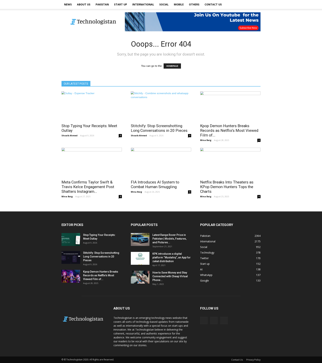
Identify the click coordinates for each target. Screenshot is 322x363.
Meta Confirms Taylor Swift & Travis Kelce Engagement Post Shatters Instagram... (87, 187)
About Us (83, 4)
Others (194, 4)
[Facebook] (204, 320)
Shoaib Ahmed (69, 135)
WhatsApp (206, 275)
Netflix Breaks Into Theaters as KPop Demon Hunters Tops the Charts (226, 187)
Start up (120, 4)
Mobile (179, 4)
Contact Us (213, 4)
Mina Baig (205, 140)
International (143, 4)
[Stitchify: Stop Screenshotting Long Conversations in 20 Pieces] (161, 106)
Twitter (204, 258)
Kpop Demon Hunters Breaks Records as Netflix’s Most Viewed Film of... (229, 130)
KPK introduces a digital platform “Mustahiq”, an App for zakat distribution (171, 257)
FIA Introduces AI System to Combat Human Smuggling (155, 184)
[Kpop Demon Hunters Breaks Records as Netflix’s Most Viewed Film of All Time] (230, 106)
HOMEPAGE (172, 66)
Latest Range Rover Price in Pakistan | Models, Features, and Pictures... (169, 238)
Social (164, 4)
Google (204, 280)
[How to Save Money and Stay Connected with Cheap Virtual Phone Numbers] (140, 277)
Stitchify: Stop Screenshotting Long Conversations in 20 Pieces (159, 128)
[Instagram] (214, 320)
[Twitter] (224, 320)
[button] (256, 4)
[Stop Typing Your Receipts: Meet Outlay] (91, 106)
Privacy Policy (253, 359)
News (68, 4)
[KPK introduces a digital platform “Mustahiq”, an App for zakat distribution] (140, 258)
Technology (207, 252)
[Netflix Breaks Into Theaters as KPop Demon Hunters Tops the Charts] (230, 162)
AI (201, 269)
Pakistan (102, 4)
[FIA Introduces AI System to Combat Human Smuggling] (161, 162)
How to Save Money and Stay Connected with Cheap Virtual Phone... (170, 276)
